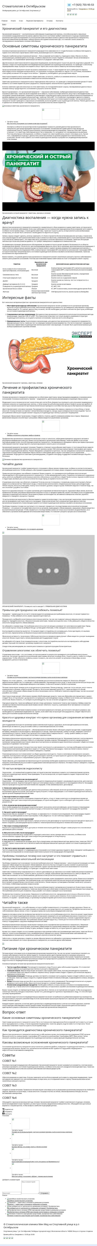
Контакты (59, 21)
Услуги (13, 21)
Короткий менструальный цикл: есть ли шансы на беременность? (36, 1161)
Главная (4, 21)
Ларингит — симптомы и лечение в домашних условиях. (27, 1204)
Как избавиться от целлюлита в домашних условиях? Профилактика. (32, 1208)
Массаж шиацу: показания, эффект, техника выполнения (32, 1176)
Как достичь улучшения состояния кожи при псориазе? (27, 123)
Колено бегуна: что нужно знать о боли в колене (29, 1147)
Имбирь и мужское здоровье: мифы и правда (23, 435)
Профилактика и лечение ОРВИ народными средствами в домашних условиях (35, 1212)
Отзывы (50, 21)
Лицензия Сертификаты (34, 21)
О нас (21, 21)
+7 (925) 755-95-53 (83, 4)
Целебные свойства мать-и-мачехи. (20, 1201)
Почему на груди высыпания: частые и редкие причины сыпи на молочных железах (37, 677)
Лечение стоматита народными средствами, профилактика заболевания (33, 1216)
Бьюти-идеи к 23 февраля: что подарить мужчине (25, 529)
